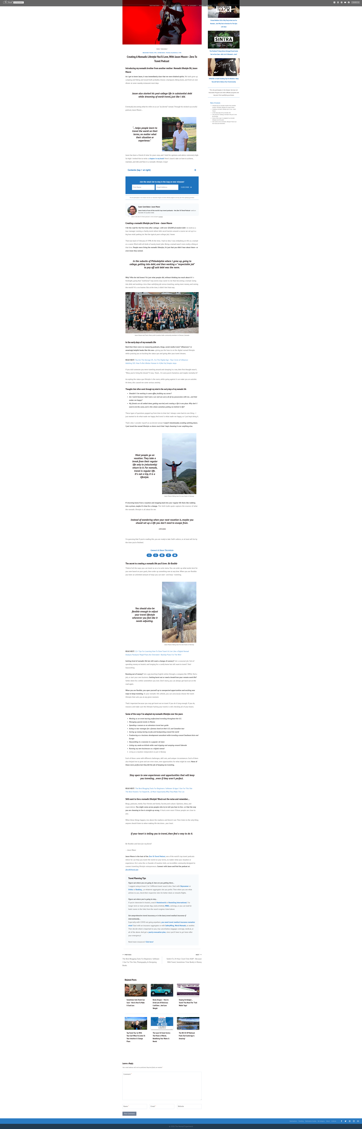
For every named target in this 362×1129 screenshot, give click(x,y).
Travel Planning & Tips (173, 53)
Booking (139, 889)
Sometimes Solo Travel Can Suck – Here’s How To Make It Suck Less (136, 1002)
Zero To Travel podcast (143, 217)
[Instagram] (334, 2)
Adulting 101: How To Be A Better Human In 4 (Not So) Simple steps (150, 363)
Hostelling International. (177, 902)
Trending (301, 1121)
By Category (321, 1121)
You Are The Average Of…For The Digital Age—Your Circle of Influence (161, 360)
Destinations (293, 1121)
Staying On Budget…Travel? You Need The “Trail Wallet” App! (188, 1002)
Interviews (161, 53)
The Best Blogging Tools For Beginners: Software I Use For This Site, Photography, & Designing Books (140, 960)
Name (126, 1106)
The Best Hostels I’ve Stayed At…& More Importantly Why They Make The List (154, 792)
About (328, 1121)
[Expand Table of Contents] (195, 170)
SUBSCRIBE (185, 187)
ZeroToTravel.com (131, 870)
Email (153, 1106)
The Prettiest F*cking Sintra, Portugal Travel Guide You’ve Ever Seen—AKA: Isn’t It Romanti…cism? (224, 52)
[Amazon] (338, 2)
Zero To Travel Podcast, (157, 856)
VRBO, (167, 906)
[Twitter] (345, 1121)
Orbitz (130, 889)
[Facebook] (348, 2)
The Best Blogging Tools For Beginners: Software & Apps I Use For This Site (163, 788)
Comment (127, 1074)
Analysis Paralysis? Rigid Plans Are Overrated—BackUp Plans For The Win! (153, 655)
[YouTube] (345, 2)
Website (181, 1106)
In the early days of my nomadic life (221, 113)
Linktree (209, 5)
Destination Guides (310, 1121)
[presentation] (136, 990)
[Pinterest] (341, 2)
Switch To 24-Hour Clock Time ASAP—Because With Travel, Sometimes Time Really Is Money (184, 958)
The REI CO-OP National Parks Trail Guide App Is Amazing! (187, 1036)
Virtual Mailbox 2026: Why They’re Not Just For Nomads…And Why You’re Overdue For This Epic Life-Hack (223, 23)
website (161, 217)
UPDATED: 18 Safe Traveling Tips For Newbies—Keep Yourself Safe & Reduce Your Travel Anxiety (224, 80)
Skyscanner (184, 886)
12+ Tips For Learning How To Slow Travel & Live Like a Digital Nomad (162, 651)
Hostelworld (161, 902)
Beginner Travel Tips (150, 53)
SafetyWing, (169, 925)
